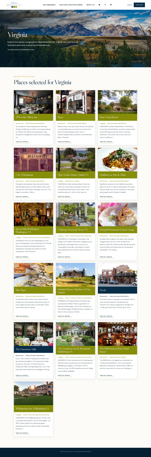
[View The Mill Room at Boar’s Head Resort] (117, 334)
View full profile (23, 141)
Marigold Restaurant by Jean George (117, 229)
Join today (139, 5)
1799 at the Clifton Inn (26, 117)
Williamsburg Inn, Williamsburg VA (32, 408)
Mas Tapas (21, 290)
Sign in (129, 5)
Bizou (60, 117)
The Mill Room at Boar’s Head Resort (114, 350)
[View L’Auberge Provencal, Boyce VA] (75, 214)
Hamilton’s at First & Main (113, 174)
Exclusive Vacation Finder (70, 5)
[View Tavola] (117, 275)
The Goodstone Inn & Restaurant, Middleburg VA (74, 350)
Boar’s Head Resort (109, 117)
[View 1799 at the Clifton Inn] (33, 102)
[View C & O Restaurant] (33, 159)
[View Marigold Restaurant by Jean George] (117, 214)
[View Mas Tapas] (33, 275)
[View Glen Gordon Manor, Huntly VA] (75, 159)
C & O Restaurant (24, 174)
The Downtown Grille (26, 349)
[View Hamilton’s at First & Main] (117, 159)
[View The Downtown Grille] (33, 334)
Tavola (103, 290)
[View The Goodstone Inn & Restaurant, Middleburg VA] (75, 334)
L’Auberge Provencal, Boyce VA (73, 229)
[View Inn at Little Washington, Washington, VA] (33, 214)
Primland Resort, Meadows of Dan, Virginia (74, 291)
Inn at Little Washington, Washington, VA (27, 230)
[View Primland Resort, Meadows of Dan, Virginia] (75, 275)
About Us (90, 5)
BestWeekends (49, 5)
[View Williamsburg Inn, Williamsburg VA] (33, 393)
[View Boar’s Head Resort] (117, 102)
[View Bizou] (75, 102)
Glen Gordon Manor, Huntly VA (73, 174)
